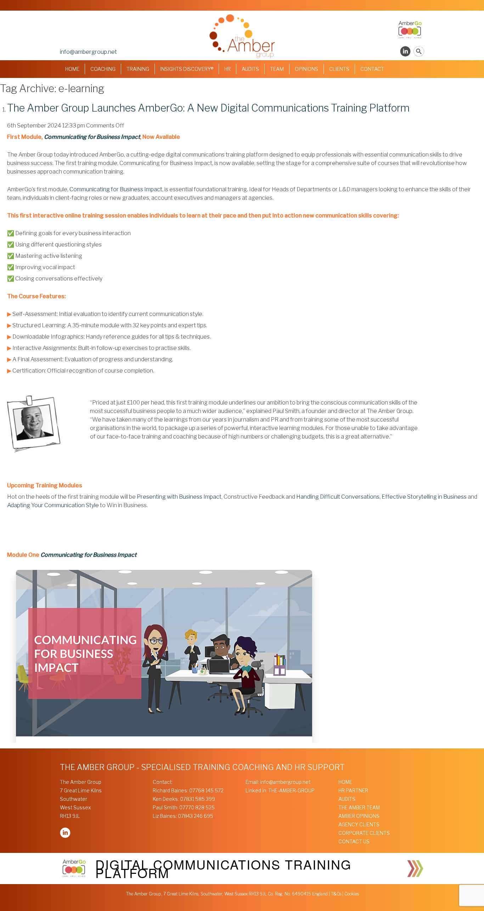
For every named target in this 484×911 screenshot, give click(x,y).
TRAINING (137, 69)
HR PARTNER (353, 790)
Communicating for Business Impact (92, 137)
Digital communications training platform (223, 868)
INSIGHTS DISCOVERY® (186, 69)
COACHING (103, 69)
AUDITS (250, 69)
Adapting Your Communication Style (53, 505)
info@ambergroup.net (88, 52)
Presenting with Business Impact (179, 496)
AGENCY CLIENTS (358, 824)
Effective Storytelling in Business (424, 496)
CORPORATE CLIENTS (364, 833)
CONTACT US (354, 841)
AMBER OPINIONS (358, 816)
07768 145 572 (206, 790)
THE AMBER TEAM (359, 807)
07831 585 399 (197, 799)
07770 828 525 (197, 807)
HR (227, 69)
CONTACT (372, 69)
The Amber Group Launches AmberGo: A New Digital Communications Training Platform (208, 108)
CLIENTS (339, 69)
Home (72, 69)
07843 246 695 (195, 816)
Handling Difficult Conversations (337, 496)
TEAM (277, 69)
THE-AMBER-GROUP (291, 790)
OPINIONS (306, 69)
